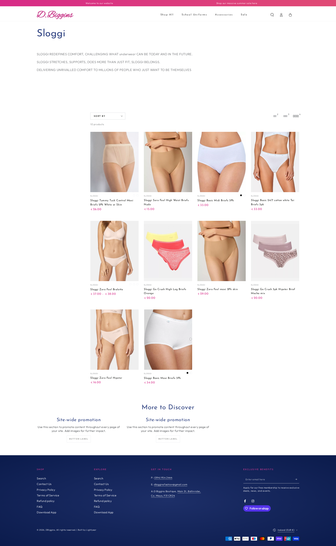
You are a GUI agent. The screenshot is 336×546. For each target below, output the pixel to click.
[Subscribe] (297, 479)
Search (41, 478)
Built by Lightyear (87, 530)
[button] (272, 15)
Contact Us (44, 484)
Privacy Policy (46, 489)
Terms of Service (48, 495)
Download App (46, 512)
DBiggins (50, 530)
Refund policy (46, 501)
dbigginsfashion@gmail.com (170, 484)
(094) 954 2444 (163, 477)
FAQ (40, 506)
